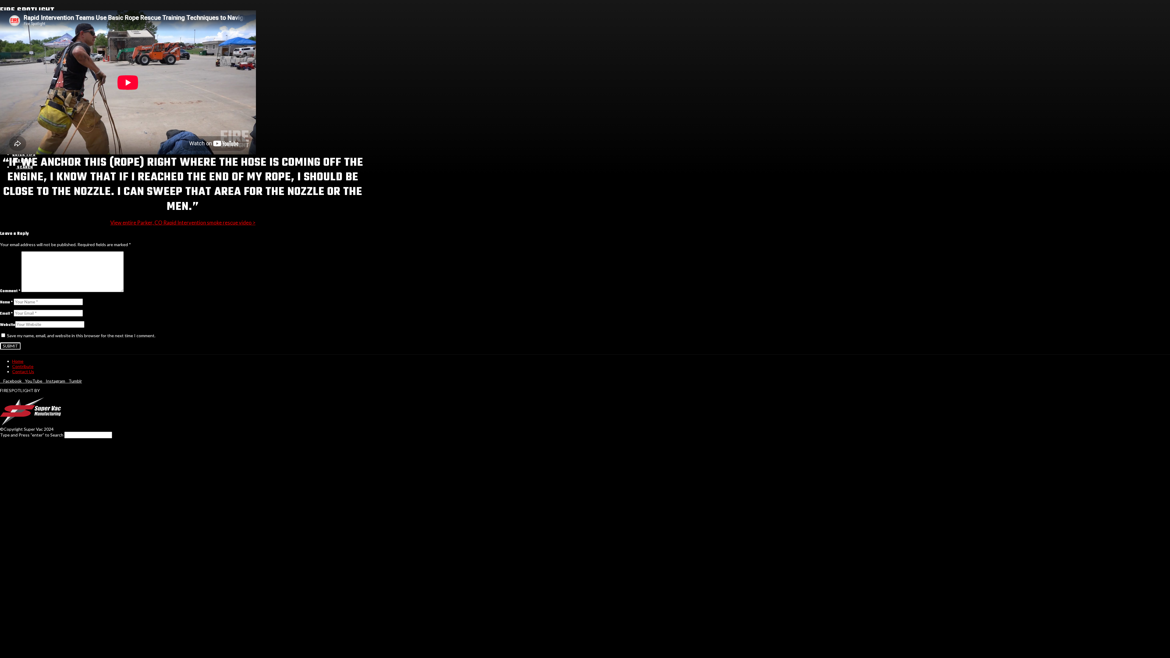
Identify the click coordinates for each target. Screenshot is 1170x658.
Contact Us (23, 371)
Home (17, 361)
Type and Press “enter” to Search (31, 434)
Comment (10, 291)
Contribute (23, 366)
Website (7, 325)
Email (6, 314)
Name (6, 302)
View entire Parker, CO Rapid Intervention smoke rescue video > (183, 222)
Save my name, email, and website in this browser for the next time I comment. (81, 335)
